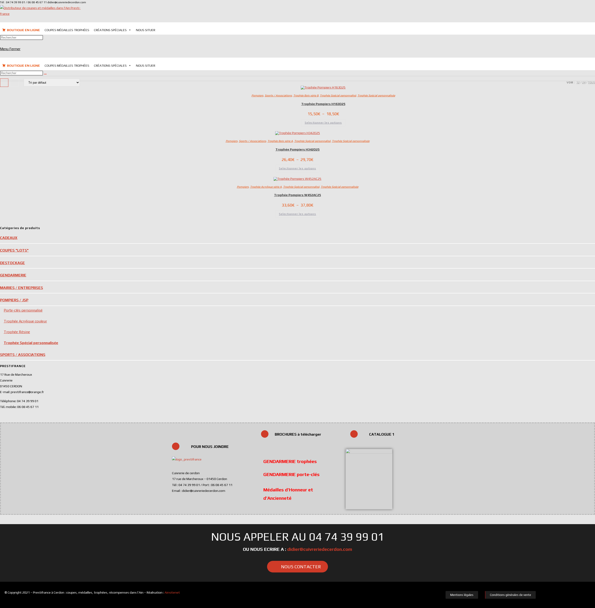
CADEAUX (8, 238)
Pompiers (257, 95)
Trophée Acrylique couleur (25, 321)
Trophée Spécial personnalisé (338, 95)
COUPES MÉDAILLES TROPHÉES (67, 30)
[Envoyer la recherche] (45, 74)
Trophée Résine (17, 332)
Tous (591, 82)
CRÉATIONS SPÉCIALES (110, 30)
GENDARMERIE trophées (290, 461)
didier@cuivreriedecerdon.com (319, 549)
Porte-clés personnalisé (23, 310)
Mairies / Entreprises (21, 288)
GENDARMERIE (13, 275)
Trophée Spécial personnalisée (376, 95)
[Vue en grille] (4, 83)
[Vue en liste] (15, 83)
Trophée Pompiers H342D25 (297, 149)
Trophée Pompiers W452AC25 (297, 195)
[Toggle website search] (161, 30)
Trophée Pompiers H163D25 (323, 104)
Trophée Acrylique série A (266, 186)
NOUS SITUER (145, 30)
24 (583, 82)
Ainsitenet (172, 592)
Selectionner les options (323, 122)
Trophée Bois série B (305, 95)
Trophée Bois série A (280, 141)
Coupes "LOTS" (14, 250)
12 (578, 82)
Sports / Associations (278, 95)
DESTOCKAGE (12, 263)
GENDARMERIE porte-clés (291, 474)
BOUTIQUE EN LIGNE (23, 30)
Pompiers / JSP (14, 300)
